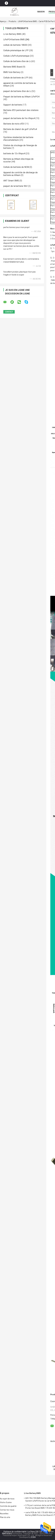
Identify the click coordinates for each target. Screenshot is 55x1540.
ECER (33, 1537)
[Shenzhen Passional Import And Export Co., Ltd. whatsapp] (13, 302)
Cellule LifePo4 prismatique (16, 56)
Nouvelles (4, 1513)
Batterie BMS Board (12, 66)
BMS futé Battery (11, 72)
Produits (12, 21)
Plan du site (5, 1517)
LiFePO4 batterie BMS (27, 21)
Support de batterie (12, 104)
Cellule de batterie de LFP (15, 77)
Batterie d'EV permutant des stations (20, 110)
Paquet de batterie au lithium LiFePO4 (21, 96)
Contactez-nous (7, 1510)
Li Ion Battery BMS (12, 34)
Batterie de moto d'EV (13, 123)
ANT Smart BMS (11, 180)
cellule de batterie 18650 (15, 45)
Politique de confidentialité (15, 1532)
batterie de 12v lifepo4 (14, 153)
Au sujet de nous (7, 1499)
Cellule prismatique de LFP (16, 50)
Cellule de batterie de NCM (16, 167)
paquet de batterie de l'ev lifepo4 (19, 118)
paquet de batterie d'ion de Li (17, 91)
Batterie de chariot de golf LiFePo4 (20, 129)
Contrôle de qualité (8, 1506)
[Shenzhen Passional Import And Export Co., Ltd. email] (6, 302)
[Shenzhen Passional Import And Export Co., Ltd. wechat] (20, 302)
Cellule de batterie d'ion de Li (17, 61)
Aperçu (3, 21)
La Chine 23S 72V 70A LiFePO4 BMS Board (27, 1533)
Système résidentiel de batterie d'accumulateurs (18, 138)
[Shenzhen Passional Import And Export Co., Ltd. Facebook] (6, 3)
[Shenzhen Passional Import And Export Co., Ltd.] (14, 12)
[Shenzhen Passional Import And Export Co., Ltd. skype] (28, 302)
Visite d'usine (6, 1502)
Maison (41, 12)
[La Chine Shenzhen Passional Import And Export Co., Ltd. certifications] (11, 205)
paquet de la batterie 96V (15, 186)
